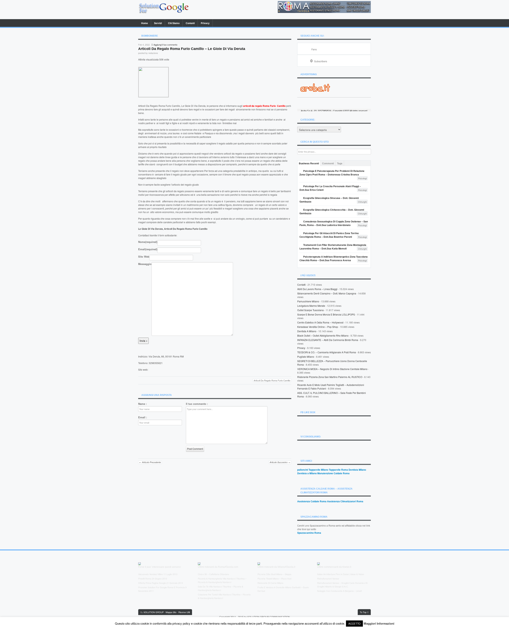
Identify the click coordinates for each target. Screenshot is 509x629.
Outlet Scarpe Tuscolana (310, 310)
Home (144, 23)
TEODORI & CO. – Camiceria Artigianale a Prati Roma (326, 352)
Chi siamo (174, 23)
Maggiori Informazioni (379, 623)
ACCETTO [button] (354, 623)
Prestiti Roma (144, 578)
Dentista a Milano (306, 331)
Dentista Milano (357, 469)
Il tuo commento (197, 404)
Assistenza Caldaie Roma (311, 501)
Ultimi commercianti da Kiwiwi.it (334, 567)
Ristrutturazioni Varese (328, 578)
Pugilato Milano (305, 356)
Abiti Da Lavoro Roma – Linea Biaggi (317, 289)
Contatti (190, 23)
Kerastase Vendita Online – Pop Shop (317, 326)
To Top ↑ (364, 612)
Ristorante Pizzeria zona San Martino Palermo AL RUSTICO (329, 377)
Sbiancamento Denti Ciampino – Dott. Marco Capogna (326, 293)
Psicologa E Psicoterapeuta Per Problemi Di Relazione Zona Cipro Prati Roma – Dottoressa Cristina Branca (331, 172)
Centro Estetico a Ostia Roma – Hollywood (320, 322)
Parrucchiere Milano (308, 301)
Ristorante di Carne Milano (270, 582)
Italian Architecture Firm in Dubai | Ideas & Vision (340, 574)
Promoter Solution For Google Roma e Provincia (161, 587)
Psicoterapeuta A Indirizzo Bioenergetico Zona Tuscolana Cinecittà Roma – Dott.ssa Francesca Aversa (333, 258)
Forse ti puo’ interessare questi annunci (159, 567)
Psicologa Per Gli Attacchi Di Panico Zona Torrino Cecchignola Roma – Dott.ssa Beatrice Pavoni (329, 235)
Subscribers (318, 61)
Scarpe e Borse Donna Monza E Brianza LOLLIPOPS (326, 314)
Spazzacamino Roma (309, 533)
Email (147, 249)
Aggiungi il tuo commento (165, 44)
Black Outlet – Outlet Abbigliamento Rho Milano (323, 335)
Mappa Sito (171, 612)
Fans (314, 49)
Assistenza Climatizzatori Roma (345, 501)
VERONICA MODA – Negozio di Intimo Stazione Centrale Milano (332, 369)
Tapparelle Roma (338, 469)
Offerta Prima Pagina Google (152, 582)
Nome (147, 242)
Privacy (205, 23)
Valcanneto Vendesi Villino (150, 574)
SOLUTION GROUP (154, 612)
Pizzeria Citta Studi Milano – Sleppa (274, 574)
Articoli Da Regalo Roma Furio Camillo (272, 380)
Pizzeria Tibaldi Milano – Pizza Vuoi (274, 578)
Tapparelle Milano (318, 469)
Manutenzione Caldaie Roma (333, 473)
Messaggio (145, 264)
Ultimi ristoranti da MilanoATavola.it (276, 567)
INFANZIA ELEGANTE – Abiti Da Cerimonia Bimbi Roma (327, 340)
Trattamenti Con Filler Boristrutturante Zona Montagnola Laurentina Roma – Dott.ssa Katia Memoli (332, 246)
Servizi (158, 23)
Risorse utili (184, 612)
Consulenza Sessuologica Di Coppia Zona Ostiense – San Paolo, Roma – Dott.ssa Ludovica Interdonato (333, 223)
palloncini (302, 469)
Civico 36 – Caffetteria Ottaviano (213, 574)
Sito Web (143, 256)
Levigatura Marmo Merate (311, 305)
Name (142, 404)
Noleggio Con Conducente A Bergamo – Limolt (339, 590)
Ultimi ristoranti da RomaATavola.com (218, 567)
